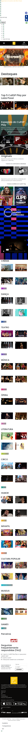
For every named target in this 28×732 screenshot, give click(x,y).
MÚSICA (4, 389)
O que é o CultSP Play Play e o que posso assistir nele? (13, 655)
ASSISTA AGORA (6, 227)
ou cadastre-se (24, 44)
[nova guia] (6, 20)
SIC (2, 693)
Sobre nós (3, 691)
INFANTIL (4, 553)
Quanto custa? (6, 658)
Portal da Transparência (6, 697)
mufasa (18, 720)
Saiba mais (3, 688)
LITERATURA (5, 454)
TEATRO (4, 354)
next (23, 57)
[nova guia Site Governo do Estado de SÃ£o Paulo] (11, 1)
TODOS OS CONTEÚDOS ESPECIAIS (17, 132)
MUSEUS (4, 619)
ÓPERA (4, 423)
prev (5, 57)
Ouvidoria (3, 695)
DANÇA (4, 322)
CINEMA (4, 288)
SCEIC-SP (3, 692)
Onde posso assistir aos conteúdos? (13, 659)
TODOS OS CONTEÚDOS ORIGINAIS (16, 164)
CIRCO (4, 487)
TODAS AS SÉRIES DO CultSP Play (16, 184)
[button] (26, 13)
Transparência (4, 696)
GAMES (4, 628)
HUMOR (4, 520)
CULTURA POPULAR (7, 585)
